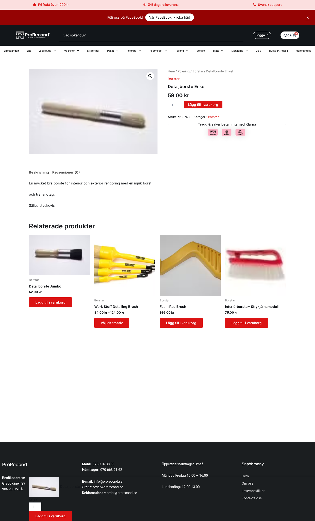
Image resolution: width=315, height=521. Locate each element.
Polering (131, 50)
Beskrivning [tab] (39, 172)
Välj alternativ (112, 323)
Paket (110, 50)
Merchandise (303, 50)
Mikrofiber (93, 50)
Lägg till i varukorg (203, 104)
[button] (150, 76)
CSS (258, 50)
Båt (29, 50)
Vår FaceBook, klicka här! (169, 17)
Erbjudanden (11, 50)
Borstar (197, 71)
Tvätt (216, 50)
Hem (171, 71)
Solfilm (200, 50)
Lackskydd (45, 50)
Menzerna (237, 50)
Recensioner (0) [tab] (66, 172)
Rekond (179, 50)
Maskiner (69, 50)
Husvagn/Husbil (278, 50)
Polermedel (155, 50)
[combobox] (151, 35)
